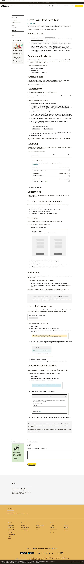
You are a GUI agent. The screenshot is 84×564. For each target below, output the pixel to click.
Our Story (52, 525)
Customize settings (76, 561)
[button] (54, 6)
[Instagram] (44, 553)
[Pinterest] (52, 553)
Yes (30, 444)
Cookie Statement (38, 562)
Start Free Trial (79, 5)
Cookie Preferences (40, 559)
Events (37, 529)
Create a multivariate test (16, 22)
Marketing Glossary (24, 529)
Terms (34, 559)
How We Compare (11, 532)
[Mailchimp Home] (5, 6)
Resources (31, 5)
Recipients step (14, 25)
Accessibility (52, 532)
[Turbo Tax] (7, 0)
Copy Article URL (32, 23)
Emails (35, 16)
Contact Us (66, 525)
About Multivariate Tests (19, 489)
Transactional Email (11, 530)
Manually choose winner (16, 37)
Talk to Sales (66, 530)
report (68, 48)
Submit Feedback (32, 464)
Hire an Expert (66, 527)
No (29, 445)
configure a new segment (36, 81)
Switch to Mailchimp (39, 5)
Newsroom (52, 527)
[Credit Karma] (12, 0)
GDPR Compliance (11, 534)
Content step (14, 32)
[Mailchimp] (22, 0)
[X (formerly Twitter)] (41, 553)
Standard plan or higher (50, 37)
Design (32, 261)
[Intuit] (3, 0)
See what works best (10, 510)
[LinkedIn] (46, 553)
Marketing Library (24, 525)
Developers (37, 527)
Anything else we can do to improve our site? (37, 448)
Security (9, 536)
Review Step (14, 35)
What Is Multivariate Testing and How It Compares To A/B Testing (18, 513)
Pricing (46, 5)
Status (9, 538)
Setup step (14, 30)
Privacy (31, 559)
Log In (72, 5)
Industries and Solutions (14, 5)
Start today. (55, 2)
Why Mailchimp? (11, 525)
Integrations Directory (25, 530)
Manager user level (41, 289)
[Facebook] (39, 553)
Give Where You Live (53, 529)
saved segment (57, 81)
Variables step (14, 27)
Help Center (30, 16)
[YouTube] (49, 553)
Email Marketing (11, 529)
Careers (51, 530)
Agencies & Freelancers (40, 525)
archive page (49, 296)
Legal (36, 559)
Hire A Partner (17, 61)
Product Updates (11, 527)
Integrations (24, 5)
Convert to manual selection (16, 40)
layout (60, 209)
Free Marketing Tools (25, 527)
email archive (67, 299)
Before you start (14, 20)
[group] (54, 6)
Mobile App (10, 539)
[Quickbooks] (17, 0)
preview (37, 261)
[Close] (82, 561)
